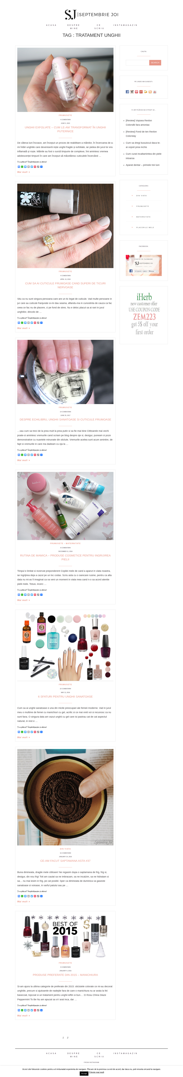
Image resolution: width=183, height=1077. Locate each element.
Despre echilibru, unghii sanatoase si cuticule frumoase (65, 419)
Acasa (51, 25)
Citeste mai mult (96, 1072)
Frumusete (65, 115)
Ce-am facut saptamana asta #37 (65, 860)
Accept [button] (84, 1074)
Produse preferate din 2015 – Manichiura (65, 974)
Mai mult (22, 172)
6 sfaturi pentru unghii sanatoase (65, 696)
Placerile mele (145, 227)
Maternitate (73, 543)
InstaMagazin (125, 25)
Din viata (65, 849)
